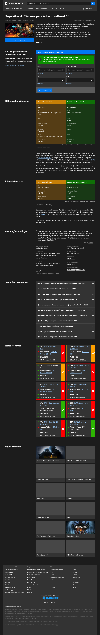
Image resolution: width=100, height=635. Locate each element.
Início (14, 3)
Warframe (7, 582)
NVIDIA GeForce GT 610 (48, 353)
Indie (58, 263)
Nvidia (53, 587)
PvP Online (56, 253)
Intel (53, 575)
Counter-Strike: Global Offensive (36, 569)
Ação (38, 263)
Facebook (76, 585)
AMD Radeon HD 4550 (77, 371)
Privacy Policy (76, 580)
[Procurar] (93, 3)
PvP (50, 253)
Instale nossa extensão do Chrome (55, 59)
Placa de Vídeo (71, 66)
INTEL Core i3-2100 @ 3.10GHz (79, 423)
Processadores (42, 9)
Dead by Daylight (9, 590)
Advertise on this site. (50, 603)
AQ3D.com (71, 259)
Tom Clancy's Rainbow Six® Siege (14, 592)
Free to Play (44, 263)
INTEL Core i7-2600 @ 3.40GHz (79, 404)
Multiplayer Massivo (47, 265)
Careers (75, 572)
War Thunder (30, 590)
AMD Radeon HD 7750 (47, 371)
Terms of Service (50, 625)
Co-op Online (43, 255)
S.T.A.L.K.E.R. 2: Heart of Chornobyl (37, 572)
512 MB (40, 125)
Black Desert (8, 575)
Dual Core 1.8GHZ (44, 112)
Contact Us (76, 582)
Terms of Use (76, 577)
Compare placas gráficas (57, 577)
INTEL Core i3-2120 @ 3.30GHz (49, 423)
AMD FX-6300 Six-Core (48, 347)
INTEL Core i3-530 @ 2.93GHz (79, 366)
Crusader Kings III (10, 587)
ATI (53, 582)
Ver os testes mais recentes (14, 65)
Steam (90, 243)
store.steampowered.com (76, 270)
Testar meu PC (19, 40)
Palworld (7, 580)
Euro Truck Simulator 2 (11, 569)
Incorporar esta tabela (44, 148)
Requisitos (29, 9)
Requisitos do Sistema (15, 20)
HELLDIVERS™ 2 (10, 577)
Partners (75, 575)
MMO (46, 253)
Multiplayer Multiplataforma (46, 256)
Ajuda (41, 73)
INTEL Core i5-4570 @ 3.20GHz (79, 347)
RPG (37, 265)
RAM (39, 77)
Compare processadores (56, 569)
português (88, 9)
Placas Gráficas (58, 9)
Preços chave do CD (14, 9)
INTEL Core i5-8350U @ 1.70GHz (49, 404)
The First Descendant (33, 585)
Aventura (52, 263)
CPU (39, 66)
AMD (53, 572)
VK (75, 587)
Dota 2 (29, 587)
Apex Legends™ (9, 572)
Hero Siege (8, 585)
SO (67, 77)
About (74, 569)
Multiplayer (39, 253)
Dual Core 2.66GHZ (74, 112)
